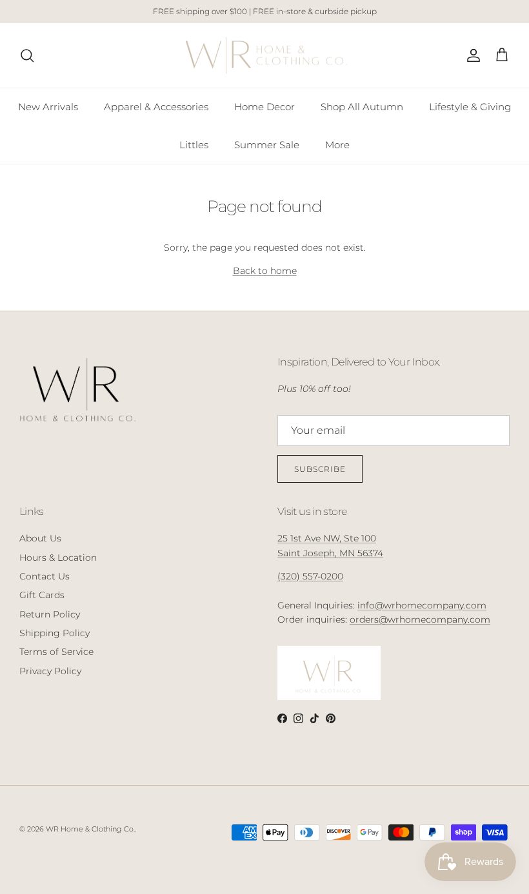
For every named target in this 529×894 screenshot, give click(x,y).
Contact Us (44, 576)
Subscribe (320, 469)
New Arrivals (48, 107)
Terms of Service (56, 651)
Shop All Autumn (362, 107)
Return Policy (49, 614)
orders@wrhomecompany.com (420, 619)
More (337, 145)
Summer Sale (266, 145)
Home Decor (264, 107)
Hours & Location (58, 557)
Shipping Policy (54, 633)
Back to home (265, 271)
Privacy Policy (50, 671)
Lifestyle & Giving (470, 107)
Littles (193, 145)
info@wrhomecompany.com (421, 605)
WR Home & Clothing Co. (90, 828)
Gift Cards (42, 595)
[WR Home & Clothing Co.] (265, 55)
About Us (40, 538)
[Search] (27, 55)
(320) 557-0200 (310, 576)
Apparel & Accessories (156, 107)
